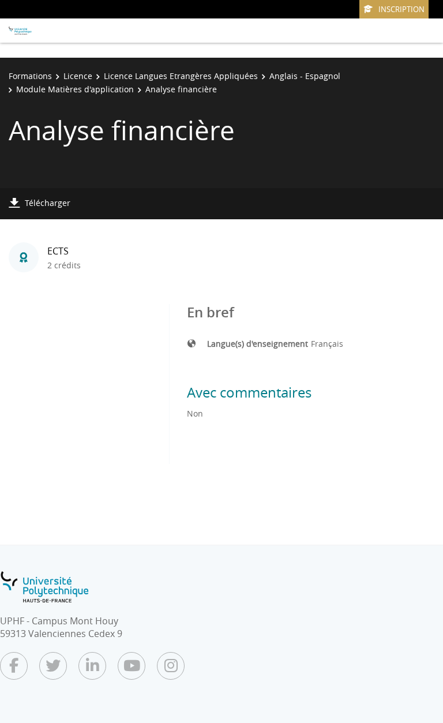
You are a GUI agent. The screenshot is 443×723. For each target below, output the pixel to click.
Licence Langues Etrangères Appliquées (181, 75)
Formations (30, 75)
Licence (77, 75)
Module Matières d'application (75, 89)
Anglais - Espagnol (304, 75)
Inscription (401, 9)
